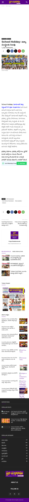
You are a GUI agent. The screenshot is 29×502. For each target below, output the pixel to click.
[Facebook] (12, 51)
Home (3, 6)
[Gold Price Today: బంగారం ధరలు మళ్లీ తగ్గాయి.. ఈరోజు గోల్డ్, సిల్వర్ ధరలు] (23, 321)
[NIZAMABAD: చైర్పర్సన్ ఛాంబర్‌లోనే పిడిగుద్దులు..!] (6, 265)
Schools (4, 202)
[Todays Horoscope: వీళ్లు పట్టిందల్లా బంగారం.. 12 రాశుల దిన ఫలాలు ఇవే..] (6, 421)
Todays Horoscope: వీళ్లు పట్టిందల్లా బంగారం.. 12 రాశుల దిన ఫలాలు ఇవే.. (19, 420)
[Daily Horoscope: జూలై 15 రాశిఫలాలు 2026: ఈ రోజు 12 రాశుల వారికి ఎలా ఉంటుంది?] (23, 329)
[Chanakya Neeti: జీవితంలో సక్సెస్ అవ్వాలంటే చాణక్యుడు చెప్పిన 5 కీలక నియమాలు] (23, 391)
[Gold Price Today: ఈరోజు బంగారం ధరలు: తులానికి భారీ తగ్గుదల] (23, 352)
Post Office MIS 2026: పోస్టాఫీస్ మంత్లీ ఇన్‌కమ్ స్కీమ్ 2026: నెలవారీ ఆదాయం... (10, 343)
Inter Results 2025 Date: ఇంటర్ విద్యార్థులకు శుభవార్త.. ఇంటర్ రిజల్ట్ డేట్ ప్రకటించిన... (19, 413)
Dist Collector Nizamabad (8, 200)
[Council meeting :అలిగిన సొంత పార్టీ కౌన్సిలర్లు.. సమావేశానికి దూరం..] (6, 258)
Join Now (22, 163)
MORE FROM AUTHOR (18, 252)
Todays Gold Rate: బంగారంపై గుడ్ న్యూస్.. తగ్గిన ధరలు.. (10, 381)
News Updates (18, 200)
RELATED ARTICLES (6, 252)
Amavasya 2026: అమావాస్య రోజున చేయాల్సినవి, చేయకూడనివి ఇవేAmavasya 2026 (10, 336)
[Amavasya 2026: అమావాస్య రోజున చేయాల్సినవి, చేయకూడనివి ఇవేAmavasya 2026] (23, 336)
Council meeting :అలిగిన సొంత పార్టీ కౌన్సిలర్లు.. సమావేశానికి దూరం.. (17, 257)
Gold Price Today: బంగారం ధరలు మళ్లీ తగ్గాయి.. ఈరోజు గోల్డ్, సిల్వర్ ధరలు (9, 320)
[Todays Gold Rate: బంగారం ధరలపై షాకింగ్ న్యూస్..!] (6, 273)
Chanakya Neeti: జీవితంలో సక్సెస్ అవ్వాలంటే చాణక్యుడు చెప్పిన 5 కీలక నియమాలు (10, 390)
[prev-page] (3, 279)
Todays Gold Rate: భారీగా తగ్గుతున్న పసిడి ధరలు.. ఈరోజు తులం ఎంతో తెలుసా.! (18, 428)
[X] (15, 51)
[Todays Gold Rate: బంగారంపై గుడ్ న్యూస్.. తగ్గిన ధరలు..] (23, 393)
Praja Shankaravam (8, 47)
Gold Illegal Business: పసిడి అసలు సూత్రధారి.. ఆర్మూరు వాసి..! (7, 223)
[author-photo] (14, 239)
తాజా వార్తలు (8, 6)
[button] (2, 2)
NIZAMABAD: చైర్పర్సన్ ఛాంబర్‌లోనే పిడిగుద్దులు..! (9, 374)
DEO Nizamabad (10, 199)
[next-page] (5, 279)
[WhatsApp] (23, 51)
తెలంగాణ (8, 38)
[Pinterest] (19, 51)
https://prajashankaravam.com (14, 243)
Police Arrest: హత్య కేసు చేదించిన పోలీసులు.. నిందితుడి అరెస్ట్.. (21, 223)
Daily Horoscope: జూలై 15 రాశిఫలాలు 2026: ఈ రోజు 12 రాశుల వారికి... (8, 328)
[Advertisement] (14, 23)
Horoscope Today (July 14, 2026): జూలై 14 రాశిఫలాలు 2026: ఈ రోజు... (9, 359)
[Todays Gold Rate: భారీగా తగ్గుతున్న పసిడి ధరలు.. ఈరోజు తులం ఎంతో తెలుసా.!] (6, 429)
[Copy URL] (8, 51)
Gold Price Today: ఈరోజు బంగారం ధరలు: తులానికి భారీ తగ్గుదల (10, 351)
